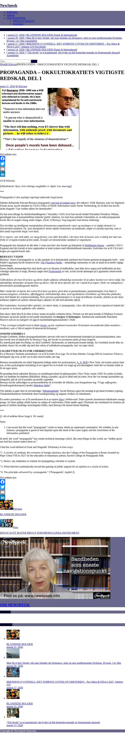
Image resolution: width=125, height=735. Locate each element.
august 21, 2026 (15, 647)
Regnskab (18, 24)
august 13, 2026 (15, 725)
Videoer (11, 15)
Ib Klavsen (21, 86)
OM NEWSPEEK (16, 18)
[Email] (62, 169)
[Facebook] (62, 158)
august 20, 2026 (15, 666)
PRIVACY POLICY (24, 21)
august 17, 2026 (15, 687)
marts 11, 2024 (7, 86)
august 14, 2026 (15, 706)
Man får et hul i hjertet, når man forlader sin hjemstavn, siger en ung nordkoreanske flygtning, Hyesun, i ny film (64, 663)
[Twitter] (62, 163)
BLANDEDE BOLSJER (20, 644)
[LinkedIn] (62, 174)
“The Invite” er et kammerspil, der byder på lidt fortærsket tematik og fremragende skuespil (53, 722)
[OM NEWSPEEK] (55, 598)
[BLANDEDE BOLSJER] (13, 638)
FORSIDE (12, 12)
